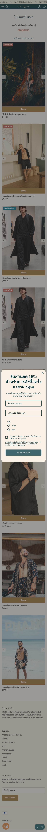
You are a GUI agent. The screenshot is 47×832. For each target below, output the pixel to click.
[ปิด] (43, 373)
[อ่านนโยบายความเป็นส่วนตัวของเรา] (40, 442)
